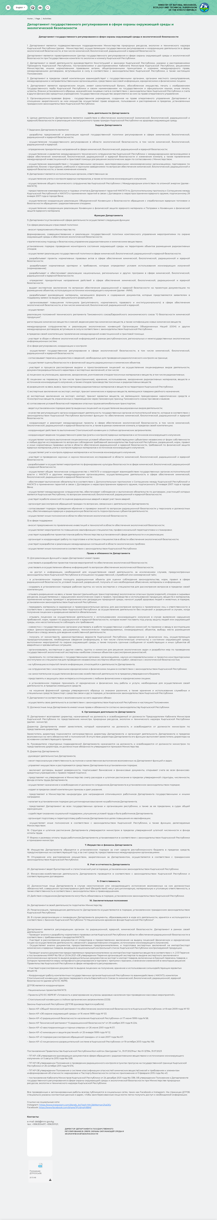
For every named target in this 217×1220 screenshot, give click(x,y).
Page (37, 18)
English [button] (19, 7)
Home (30, 18)
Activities (47, 18)
